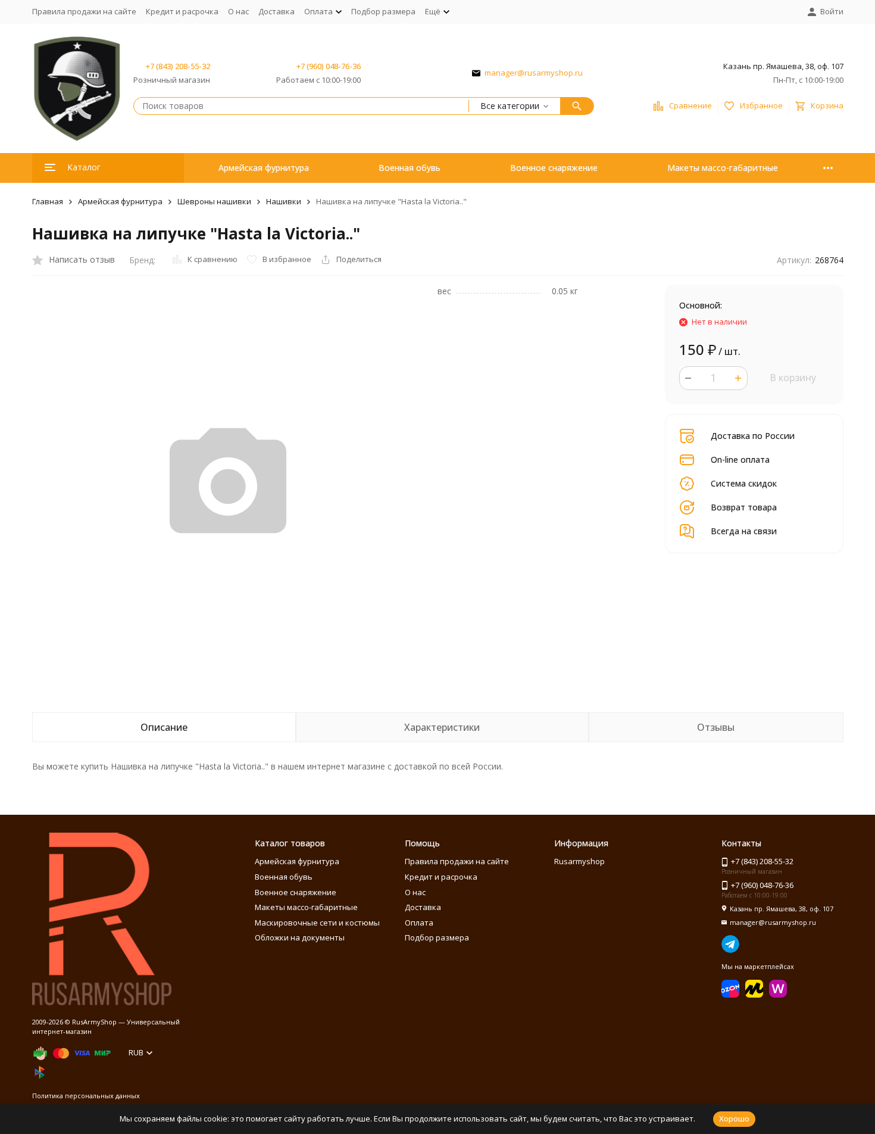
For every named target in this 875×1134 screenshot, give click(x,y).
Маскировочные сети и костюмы (317, 922)
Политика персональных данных (86, 1095)
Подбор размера (383, 11)
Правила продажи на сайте (84, 11)
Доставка (276, 11)
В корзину (793, 377)
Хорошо (734, 1118)
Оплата (419, 922)
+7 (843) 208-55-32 (178, 66)
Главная (47, 201)
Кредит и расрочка (182, 11)
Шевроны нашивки (214, 201)
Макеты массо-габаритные (722, 167)
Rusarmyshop (579, 861)
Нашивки (283, 201)
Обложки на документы (300, 937)
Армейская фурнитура (263, 167)
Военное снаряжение (554, 167)
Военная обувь (409, 167)
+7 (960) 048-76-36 (328, 66)
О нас (238, 11)
